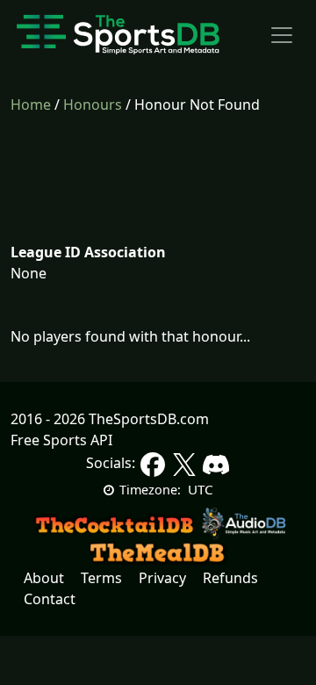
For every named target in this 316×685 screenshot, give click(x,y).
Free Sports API (61, 440)
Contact (49, 599)
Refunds (230, 578)
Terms (101, 578)
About (44, 578)
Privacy (162, 578)
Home (31, 104)
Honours (92, 104)
